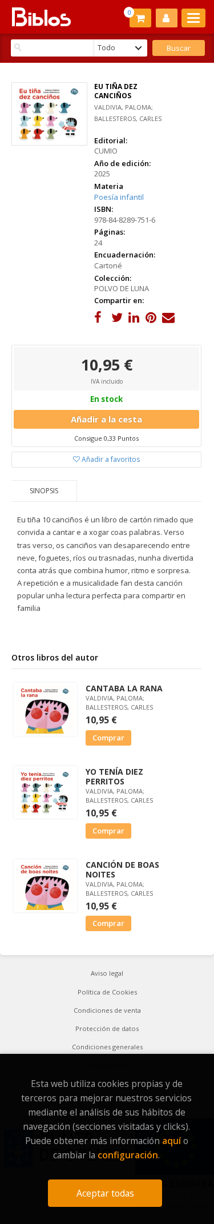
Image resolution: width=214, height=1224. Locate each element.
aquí (171, 1140)
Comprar (108, 737)
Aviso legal (107, 973)
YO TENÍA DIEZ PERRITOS (114, 776)
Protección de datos (107, 1028)
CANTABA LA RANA (124, 688)
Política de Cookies (107, 992)
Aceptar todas (105, 1193)
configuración (128, 1155)
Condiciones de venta (107, 1010)
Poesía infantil (119, 197)
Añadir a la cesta (106, 419)
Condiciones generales (107, 1046)
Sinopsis (44, 491)
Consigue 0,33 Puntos (106, 438)
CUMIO (106, 151)
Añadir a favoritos (110, 459)
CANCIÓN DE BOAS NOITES (122, 869)
